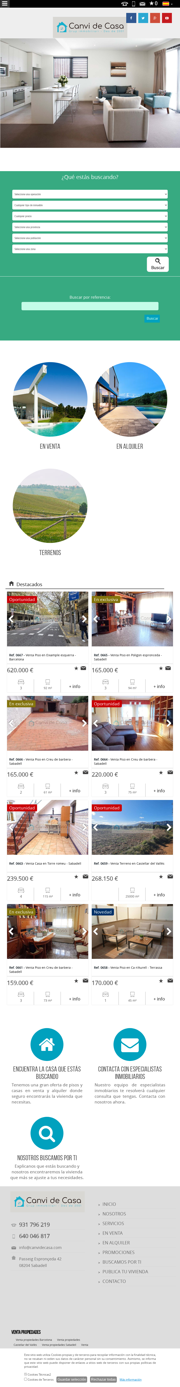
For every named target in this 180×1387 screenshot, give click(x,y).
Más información (131, 1380)
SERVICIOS (113, 1223)
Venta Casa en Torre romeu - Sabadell (45, 863)
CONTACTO (114, 1281)
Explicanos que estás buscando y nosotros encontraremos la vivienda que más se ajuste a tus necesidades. (47, 1167)
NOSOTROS (114, 1214)
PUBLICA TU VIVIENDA (125, 1272)
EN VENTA (113, 1233)
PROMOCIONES (119, 1252)
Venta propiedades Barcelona (34, 1339)
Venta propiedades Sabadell (59, 1344)
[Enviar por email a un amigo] (84, 668)
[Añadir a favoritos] (75, 668)
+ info (74, 686)
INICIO (109, 1204)
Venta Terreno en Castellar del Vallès (129, 863)
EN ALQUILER (116, 1243)
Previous (6, 93)
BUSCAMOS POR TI (122, 1262)
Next (173, 93)
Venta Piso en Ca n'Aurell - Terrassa (128, 967)
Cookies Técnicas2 (39, 1374)
